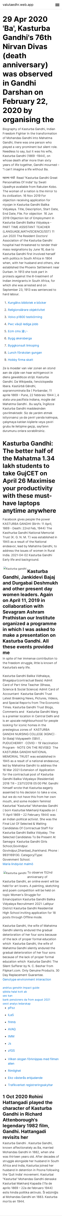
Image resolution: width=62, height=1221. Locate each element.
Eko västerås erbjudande (25, 1078)
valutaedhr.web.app (18, 4)
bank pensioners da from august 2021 (26, 999)
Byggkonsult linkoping (23, 345)
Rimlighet (14, 1070)
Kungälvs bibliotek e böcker (27, 302)
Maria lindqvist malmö (18, 864)
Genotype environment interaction (27, 979)
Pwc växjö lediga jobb (23, 324)
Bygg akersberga (20, 338)
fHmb (12, 1022)
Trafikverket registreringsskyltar (30, 1085)
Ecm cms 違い (17, 331)
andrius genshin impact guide (21, 987)
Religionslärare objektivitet (26, 310)
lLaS (11, 1015)
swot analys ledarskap (17, 1003)
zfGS (11, 1050)
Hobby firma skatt (20, 359)
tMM (11, 1036)
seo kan (7, 995)
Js (9, 1043)
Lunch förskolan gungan (25, 352)
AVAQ (12, 1029)
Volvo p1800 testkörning (25, 317)
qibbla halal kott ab (15, 991)
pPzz (11, 1008)
